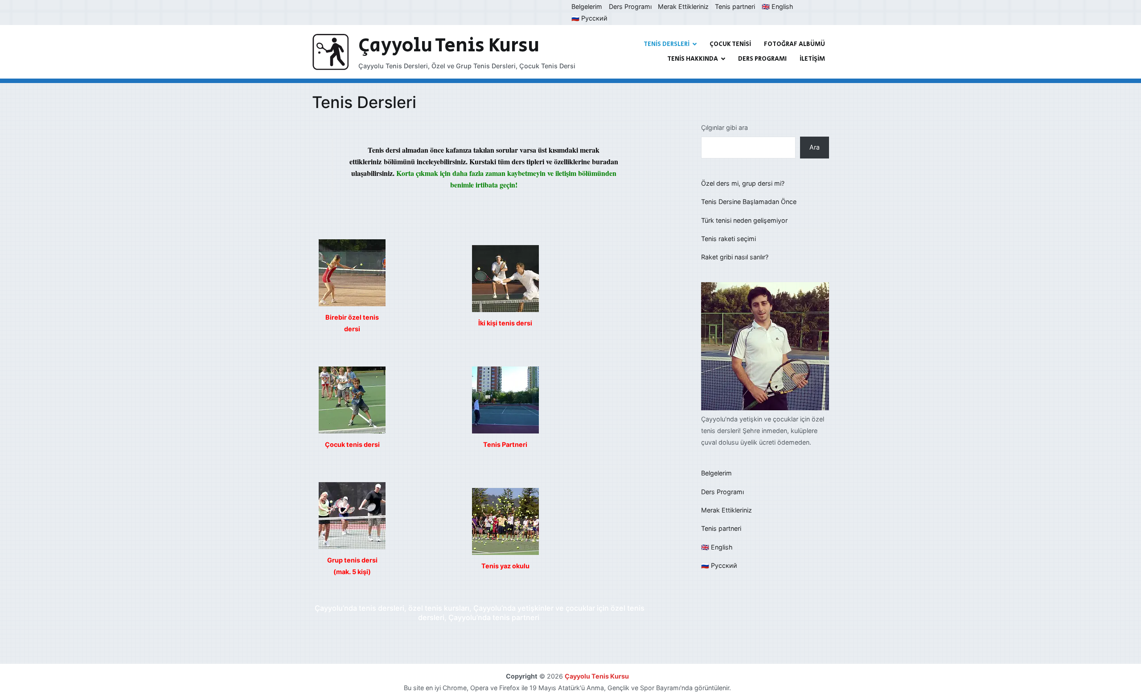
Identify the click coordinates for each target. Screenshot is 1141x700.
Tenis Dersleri (667, 44)
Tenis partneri (735, 6)
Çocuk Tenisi (730, 44)
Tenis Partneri (505, 444)
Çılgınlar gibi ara (724, 127)
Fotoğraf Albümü (794, 44)
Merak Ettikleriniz (683, 6)
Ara (814, 147)
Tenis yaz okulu (505, 566)
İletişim (812, 59)
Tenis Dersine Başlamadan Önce (748, 201)
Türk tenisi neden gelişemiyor (744, 220)
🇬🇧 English (777, 6)
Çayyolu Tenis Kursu (448, 46)
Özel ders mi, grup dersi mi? (742, 183)
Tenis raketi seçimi (728, 238)
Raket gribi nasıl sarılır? (734, 257)
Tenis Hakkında (692, 59)
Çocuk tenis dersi (352, 444)
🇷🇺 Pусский (589, 18)
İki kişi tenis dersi (505, 323)
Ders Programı (630, 6)
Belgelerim (586, 6)
